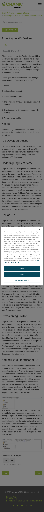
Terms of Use (15, 262)
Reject (22, 274)
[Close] (39, 229)
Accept (22, 268)
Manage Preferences (22, 280)
